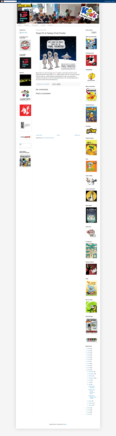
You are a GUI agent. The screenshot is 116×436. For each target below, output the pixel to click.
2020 (88, 361)
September (91, 378)
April (90, 384)
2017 (88, 367)
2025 (88, 350)
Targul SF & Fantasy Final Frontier (92, 397)
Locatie (43, 25)
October (91, 376)
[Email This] (53, 84)
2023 (88, 355)
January (91, 405)
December (91, 371)
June (90, 380)
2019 (88, 363)
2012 (88, 414)
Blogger (65, 424)
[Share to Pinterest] (60, 84)
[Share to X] (56, 84)
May (90, 382)
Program (26, 25)
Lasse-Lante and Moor (91, 387)
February (91, 403)
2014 (88, 410)
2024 (88, 353)
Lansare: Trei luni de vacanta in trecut (91, 391)
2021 (88, 359)
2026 (88, 348)
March (90, 401)
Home (19, 25)
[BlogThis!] (54, 84)
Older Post (77, 135)
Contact (50, 25)
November (91, 373)
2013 (88, 412)
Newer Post (39, 135)
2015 (88, 408)
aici (56, 79)
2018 (88, 365)
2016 (88, 369)
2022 (88, 357)
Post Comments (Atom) (48, 137)
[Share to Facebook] (58, 84)
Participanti (35, 25)
